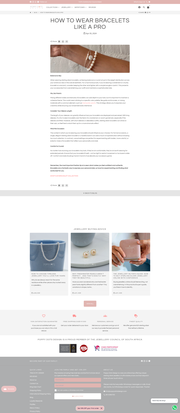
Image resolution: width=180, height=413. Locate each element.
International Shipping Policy (40, 394)
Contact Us (34, 383)
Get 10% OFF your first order (88, 408)
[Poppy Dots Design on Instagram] (33, 2)
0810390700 (109, 395)
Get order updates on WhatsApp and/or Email (70, 390)
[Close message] (176, 400)
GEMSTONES (80, 7)
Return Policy (35, 408)
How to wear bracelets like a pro (51, 12)
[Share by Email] (149, 12)
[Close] (101, 408)
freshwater (86, 103)
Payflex (32, 404)
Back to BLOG (90, 193)
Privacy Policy (35, 411)
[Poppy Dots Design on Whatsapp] (35, 2)
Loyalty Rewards (36, 401)
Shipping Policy (35, 390)
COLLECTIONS (53, 7)
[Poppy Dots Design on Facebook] (30, 2)
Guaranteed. (97, 2)
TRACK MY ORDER (37, 373)
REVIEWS (92, 7)
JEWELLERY (67, 7)
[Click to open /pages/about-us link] (84, 348)
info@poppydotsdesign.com (115, 391)
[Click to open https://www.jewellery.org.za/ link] (68, 348)
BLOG (35, 12)
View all (90, 304)
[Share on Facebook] (145, 12)
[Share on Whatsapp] (147, 12)
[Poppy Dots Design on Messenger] (38, 2)
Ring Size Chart (35, 387)
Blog (31, 397)
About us (33, 380)
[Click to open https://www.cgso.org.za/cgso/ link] (105, 348)
